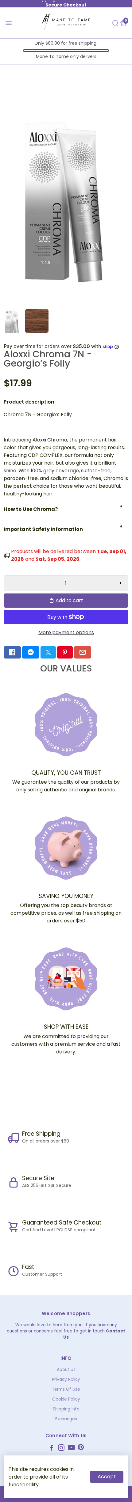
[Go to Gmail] (82, 652)
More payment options (66, 632)
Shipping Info (66, 1409)
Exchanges (66, 1419)
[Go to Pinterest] (64, 652)
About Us (66, 1370)
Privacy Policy (66, 1379)
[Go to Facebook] (12, 652)
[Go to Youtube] (71, 1448)
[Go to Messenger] (30, 652)
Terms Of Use (66, 1389)
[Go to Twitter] (48, 652)
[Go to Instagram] (61, 1448)
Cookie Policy (66, 1399)
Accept (107, 1476)
